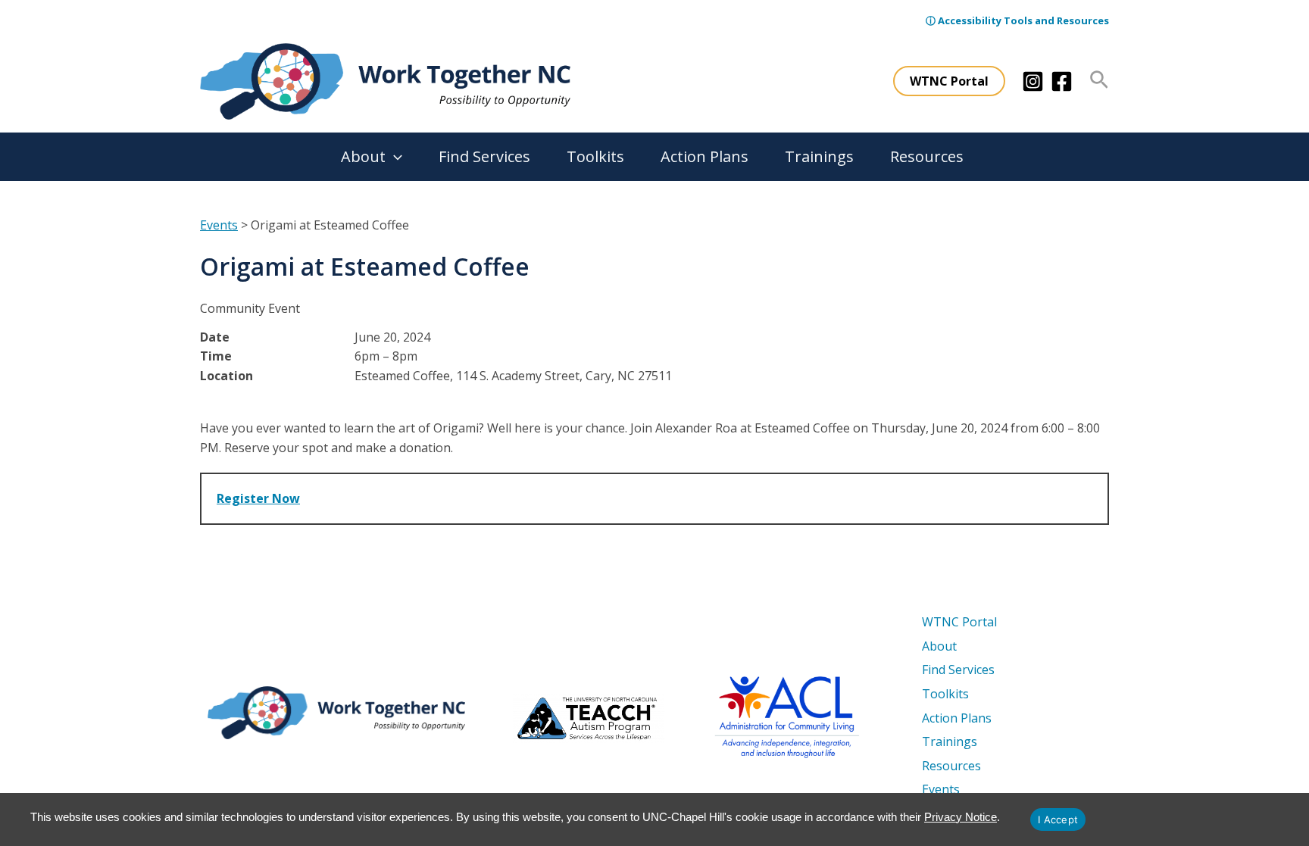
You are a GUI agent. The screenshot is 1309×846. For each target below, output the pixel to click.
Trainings (819, 156)
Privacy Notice (960, 816)
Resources (927, 156)
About (363, 156)
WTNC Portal (959, 621)
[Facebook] (1061, 81)
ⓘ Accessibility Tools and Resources (1017, 20)
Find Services (484, 156)
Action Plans (704, 156)
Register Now (258, 498)
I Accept (1058, 819)
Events (219, 225)
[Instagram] (1032, 81)
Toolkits (595, 156)
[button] (949, 81)
